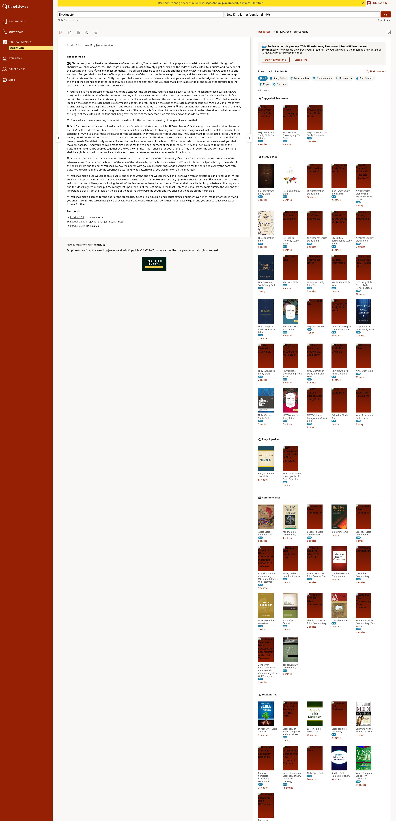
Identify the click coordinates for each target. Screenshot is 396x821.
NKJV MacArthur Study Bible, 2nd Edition (266, 135)
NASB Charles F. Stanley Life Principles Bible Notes (364, 195)
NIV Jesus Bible (290, 282)
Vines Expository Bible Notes (364, 416)
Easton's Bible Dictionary (314, 730)
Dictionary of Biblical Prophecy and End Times (291, 731)
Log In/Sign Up (381, 3)
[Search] (386, 14)
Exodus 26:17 (77, 221)
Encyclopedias (270, 439)
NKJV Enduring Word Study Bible (365, 328)
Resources (264, 31)
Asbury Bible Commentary (289, 533)
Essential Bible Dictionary (339, 730)
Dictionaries (269, 694)
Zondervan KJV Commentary (290, 666)
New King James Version (82, 244)
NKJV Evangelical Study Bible (266, 372)
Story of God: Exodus (289, 622)
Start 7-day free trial (275, 59)
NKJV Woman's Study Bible (290, 416)
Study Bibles (269, 156)
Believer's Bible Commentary (315, 533)
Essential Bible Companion (363, 533)
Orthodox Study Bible (339, 416)
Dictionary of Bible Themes (267, 730)
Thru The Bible (339, 620)
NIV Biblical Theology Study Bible (291, 241)
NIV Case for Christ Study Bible (317, 239)
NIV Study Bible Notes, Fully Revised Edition (364, 285)
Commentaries (271, 497)
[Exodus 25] (58, 138)
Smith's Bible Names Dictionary (340, 774)
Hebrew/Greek (282, 31)
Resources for (272, 71)
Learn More (301, 59)
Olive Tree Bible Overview (266, 622)
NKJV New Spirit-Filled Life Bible (340, 372)
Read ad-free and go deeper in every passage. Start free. (211, 3)
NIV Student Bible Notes (340, 283)
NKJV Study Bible (364, 371)
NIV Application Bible (266, 239)
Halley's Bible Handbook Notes (291, 575)
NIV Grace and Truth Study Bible (267, 283)
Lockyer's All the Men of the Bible (364, 730)
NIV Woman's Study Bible (289, 328)
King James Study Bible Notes (340, 192)
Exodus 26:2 (77, 217)
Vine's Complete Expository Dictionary (364, 776)
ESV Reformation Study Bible (315, 192)
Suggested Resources (275, 98)
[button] (378, 3)
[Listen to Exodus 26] (95, 32)
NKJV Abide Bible (316, 326)
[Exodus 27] (249, 138)
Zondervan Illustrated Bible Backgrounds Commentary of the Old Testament (268, 670)
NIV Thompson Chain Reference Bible (266, 329)
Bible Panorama (339, 531)
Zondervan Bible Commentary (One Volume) (365, 623)
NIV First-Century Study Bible (365, 239)
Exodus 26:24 (77, 226)
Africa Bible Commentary (264, 533)
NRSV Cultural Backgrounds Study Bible (317, 418)
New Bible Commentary (362, 575)
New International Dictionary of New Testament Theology (292, 777)
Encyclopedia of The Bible (266, 475)
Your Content (300, 31)
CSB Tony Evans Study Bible (266, 192)
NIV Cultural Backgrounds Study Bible (341, 241)
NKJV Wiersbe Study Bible (265, 416)
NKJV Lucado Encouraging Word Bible (292, 135)
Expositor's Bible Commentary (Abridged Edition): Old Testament (268, 577)
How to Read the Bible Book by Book (317, 575)
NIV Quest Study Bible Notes (315, 283)
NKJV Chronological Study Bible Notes (317, 134)
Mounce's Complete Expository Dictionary (263, 777)
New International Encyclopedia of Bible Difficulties (292, 476)
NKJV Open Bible (315, 773)
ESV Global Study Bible (291, 192)
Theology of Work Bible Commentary (316, 622)
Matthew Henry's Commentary (340, 575)
